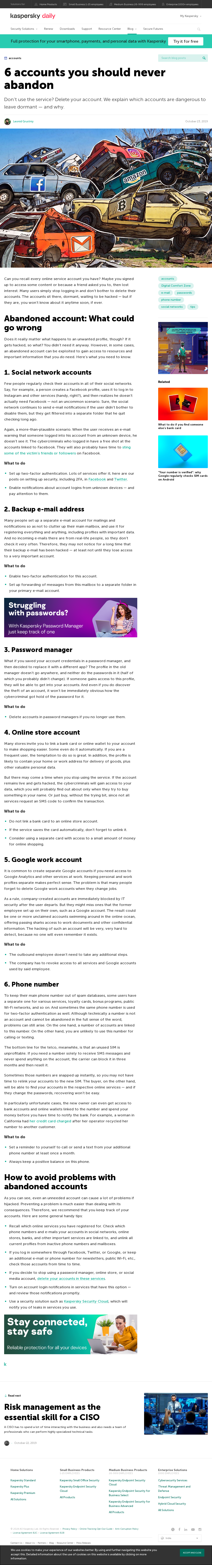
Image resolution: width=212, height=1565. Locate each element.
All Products (67, 1497)
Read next (14, 1395)
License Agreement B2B (52, 1533)
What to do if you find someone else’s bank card (180, 426)
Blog (130, 29)
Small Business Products (77, 1470)
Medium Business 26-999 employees (135, 4)
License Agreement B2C (25, 1533)
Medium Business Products (128, 1470)
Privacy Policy (70, 1529)
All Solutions (18, 1499)
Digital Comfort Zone (176, 285)
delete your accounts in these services (71, 1278)
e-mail (165, 292)
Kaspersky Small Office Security (79, 1480)
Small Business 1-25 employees (86, 4)
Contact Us (16, 1543)
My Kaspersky (189, 16)
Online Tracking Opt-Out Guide (96, 1529)
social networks (172, 307)
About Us (30, 1543)
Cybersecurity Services (172, 1480)
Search (204, 58)
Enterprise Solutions (172, 1470)
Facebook (97, 479)
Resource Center (110, 29)
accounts (14, 58)
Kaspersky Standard (23, 1480)
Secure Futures (153, 29)
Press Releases (83, 1543)
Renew (48, 29)
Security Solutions (22, 29)
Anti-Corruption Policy (127, 1529)
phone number (171, 300)
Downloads (67, 29)
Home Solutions (22, 1470)
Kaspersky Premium (23, 1493)
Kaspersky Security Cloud (86, 1301)
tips (192, 307)
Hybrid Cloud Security (172, 1503)
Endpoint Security (169, 1497)
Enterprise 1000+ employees (182, 4)
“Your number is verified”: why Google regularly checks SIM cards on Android (183, 476)
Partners (42, 1543)
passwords (184, 292)
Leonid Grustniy (23, 121)
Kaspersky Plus (20, 1486)
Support (87, 29)
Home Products (48, 4)
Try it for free (185, 41)
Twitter (120, 479)
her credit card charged (50, 1121)
